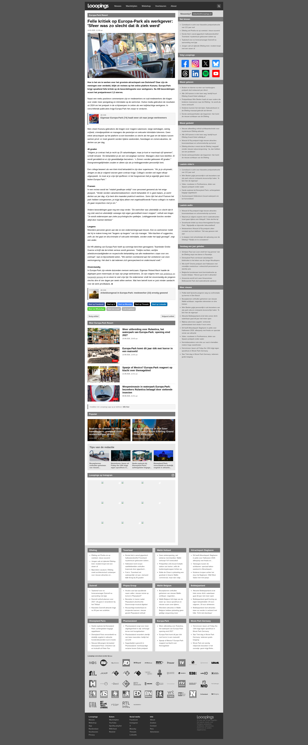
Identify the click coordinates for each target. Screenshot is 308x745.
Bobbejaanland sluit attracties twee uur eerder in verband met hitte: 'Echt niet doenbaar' (205, 610)
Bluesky (133, 729)
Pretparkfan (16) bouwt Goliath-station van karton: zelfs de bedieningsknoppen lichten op (171, 566)
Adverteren (154, 732)
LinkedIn (133, 735)
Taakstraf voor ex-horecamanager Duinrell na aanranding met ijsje (101, 593)
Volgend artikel (168, 316)
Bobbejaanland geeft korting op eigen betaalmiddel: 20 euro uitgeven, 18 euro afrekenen (205, 601)
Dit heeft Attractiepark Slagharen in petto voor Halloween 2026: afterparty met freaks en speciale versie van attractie (201, 330)
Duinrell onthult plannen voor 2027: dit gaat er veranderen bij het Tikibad (103, 601)
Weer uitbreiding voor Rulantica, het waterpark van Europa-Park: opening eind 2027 (146, 332)
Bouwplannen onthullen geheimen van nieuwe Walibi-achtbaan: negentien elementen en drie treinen (199, 301)
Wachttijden (131, 6)
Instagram (134, 723)
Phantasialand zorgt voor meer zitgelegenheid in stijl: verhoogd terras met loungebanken (137, 628)
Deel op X (111, 304)
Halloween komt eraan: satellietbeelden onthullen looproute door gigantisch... (135, 566)
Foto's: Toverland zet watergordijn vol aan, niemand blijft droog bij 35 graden (136, 574)
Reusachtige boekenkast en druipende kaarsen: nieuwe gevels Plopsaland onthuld (135, 610)
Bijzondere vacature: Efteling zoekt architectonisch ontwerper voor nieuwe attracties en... (103, 572)
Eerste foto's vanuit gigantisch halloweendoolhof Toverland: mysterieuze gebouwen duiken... (137, 557)
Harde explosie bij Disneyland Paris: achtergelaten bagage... (142, 465)
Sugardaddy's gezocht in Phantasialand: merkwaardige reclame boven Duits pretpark (136, 645)
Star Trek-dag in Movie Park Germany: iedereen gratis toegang (203, 637)
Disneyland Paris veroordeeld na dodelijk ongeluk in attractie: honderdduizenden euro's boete (103, 637)
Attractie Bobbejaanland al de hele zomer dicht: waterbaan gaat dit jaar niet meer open (204, 593)
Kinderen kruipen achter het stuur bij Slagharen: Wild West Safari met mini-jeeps (204, 574)
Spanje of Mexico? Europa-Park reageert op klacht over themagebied (171, 643)
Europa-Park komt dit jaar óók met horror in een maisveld (170, 636)
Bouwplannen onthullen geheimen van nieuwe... (98, 465)
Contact (153, 726)
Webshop (146, 6)
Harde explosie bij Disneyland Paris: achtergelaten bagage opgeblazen (102, 628)
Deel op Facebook (96, 304)
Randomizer (93, 729)
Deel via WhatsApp (96, 309)
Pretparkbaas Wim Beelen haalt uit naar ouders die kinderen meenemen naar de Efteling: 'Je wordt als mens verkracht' (201, 101)
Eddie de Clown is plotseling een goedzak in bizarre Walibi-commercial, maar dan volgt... (171, 574)
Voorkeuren (160, 6)
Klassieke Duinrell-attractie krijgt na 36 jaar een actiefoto (103, 609)
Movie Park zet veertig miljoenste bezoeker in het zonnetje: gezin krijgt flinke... (203, 645)
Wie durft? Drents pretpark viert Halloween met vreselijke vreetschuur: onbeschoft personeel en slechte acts (200, 266)
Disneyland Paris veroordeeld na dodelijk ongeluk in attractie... (163, 465)
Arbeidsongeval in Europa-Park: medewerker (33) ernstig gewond (134, 293)
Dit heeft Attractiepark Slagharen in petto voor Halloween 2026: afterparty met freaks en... (205, 557)
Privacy (92, 735)
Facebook (134, 720)
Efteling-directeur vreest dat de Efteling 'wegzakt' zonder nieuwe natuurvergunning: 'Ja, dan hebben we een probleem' (201, 148)
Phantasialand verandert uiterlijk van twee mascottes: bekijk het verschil (137, 637)
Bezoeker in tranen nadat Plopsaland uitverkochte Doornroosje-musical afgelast (136, 601)
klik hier (126, 407)
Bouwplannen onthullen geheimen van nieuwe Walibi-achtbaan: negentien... (170, 593)
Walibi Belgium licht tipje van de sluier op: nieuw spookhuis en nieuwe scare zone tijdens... (171, 601)
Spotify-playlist (115, 726)
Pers (152, 729)
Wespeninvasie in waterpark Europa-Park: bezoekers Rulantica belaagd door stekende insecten (147, 389)
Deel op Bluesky (125, 304)
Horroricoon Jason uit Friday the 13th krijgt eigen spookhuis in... (120, 465)
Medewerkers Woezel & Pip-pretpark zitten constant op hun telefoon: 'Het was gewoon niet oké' (200, 231)
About (173, 6)
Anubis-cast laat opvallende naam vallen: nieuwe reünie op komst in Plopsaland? (137, 593)
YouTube (112, 723)
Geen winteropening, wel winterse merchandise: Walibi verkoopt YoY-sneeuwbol (170, 557)
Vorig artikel (93, 316)
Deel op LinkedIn (159, 304)
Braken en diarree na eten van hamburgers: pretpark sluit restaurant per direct (107, 431)
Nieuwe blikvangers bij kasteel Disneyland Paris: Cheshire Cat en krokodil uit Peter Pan (103, 645)
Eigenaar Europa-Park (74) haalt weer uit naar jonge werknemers (133, 118)
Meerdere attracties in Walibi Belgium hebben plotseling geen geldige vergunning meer (171, 610)
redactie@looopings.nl (202, 14)
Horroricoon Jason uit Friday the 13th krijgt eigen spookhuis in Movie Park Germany (205, 628)
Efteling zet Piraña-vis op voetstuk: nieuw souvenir (201, 31)
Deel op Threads (142, 304)
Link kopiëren (128, 309)
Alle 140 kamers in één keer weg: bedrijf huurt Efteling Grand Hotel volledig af (154, 431)
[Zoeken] (219, 6)
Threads (133, 732)
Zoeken (153, 723)
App (90, 726)
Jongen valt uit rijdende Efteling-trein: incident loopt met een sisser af (103, 563)
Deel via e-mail (114, 309)
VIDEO (115, 360)
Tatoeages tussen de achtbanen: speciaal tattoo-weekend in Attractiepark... (203, 566)
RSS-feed (113, 729)
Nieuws (117, 6)
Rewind (112, 732)
